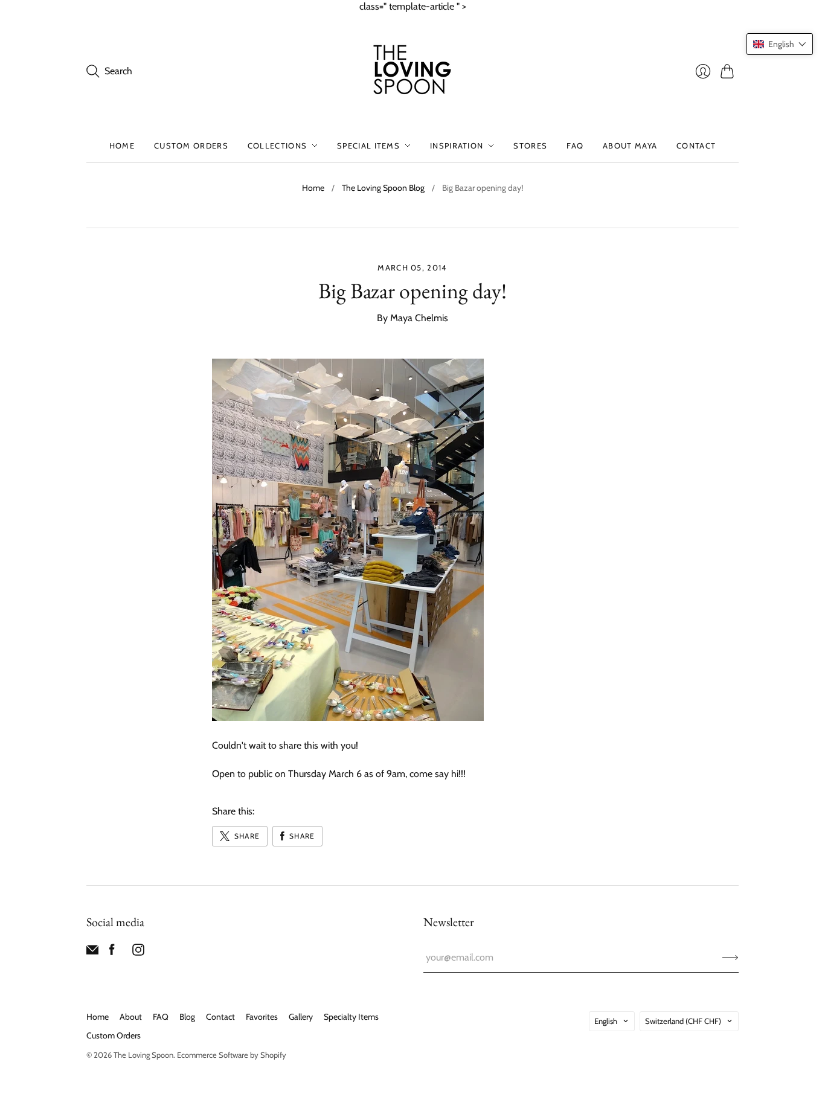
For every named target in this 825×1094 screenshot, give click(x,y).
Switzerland (683, 1021)
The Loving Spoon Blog (383, 187)
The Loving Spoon (143, 1055)
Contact (696, 145)
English (605, 1021)
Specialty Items (351, 1016)
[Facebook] (112, 952)
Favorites (262, 1016)
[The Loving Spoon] (412, 71)
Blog (187, 1016)
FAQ (575, 145)
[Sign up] (730, 957)
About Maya (630, 145)
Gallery (301, 1016)
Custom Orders (191, 145)
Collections (277, 145)
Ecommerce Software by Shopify (231, 1055)
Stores (530, 145)
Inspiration (456, 145)
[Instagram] (138, 952)
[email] (92, 952)
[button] (779, 44)
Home (122, 145)
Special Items (368, 145)
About (131, 1016)
